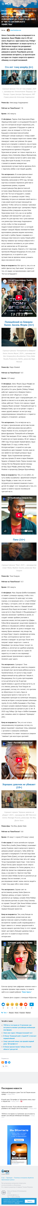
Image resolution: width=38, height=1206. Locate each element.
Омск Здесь (6, 4)
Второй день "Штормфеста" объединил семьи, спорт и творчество (18, 1100)
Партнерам (9, 1178)
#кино (17, 1013)
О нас (3, 1178)
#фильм (28, 1013)
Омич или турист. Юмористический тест (18, 1033)
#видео (11, 1013)
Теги (5, 1013)
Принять (29, 1201)
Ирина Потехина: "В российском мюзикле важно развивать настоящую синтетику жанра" (16, 1107)
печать (34, 10)
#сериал (22, 1013)
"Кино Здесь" (27, 992)
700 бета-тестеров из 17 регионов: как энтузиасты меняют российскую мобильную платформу (19, 1027)
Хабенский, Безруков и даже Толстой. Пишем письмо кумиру (18, 1093)
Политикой (17, 1202)
